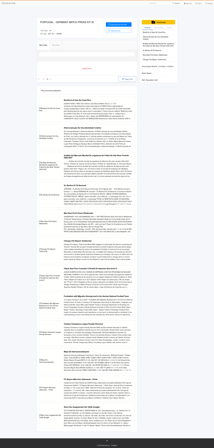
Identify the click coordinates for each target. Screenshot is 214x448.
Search (177, 3)
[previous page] (38, 79)
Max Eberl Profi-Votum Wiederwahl (78, 213)
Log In (199, 3)
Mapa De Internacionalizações (76, 352)
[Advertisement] (107, 13)
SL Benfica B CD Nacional (75, 185)
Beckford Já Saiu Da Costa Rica (77, 100)
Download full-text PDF (119, 24)
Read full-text (115, 31)
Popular (169, 28)
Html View (43, 45)
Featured (147, 28)
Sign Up (189, 3)
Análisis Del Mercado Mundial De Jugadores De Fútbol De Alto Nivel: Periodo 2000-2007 (96, 156)
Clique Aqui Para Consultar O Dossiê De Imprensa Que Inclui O (90, 268)
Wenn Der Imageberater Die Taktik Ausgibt (82, 407)
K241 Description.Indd (149, 80)
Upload (209, 3)
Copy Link (128, 79)
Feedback (114, 445)
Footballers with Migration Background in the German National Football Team (96, 296)
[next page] (50, 79)
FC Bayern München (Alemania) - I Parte (81, 379)
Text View (56, 45)
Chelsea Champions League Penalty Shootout (83, 324)
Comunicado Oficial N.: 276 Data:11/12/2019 (157, 66)
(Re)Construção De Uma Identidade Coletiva (82, 128)
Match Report (146, 73)
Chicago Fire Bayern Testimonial (77, 241)
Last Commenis (158, 28)
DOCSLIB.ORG (9, 3)
